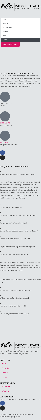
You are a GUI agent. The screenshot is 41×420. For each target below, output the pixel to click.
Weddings (5, 391)
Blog (4, 35)
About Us (5, 23)
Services (5, 31)
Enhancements (7, 386)
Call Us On (5, 123)
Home (4, 19)
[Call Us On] (5, 116)
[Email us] (5, 136)
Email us (4, 142)
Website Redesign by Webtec (10, 417)
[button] (20, 12)
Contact (5, 39)
